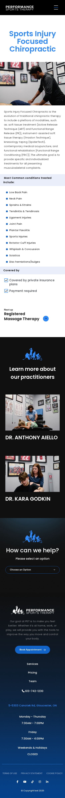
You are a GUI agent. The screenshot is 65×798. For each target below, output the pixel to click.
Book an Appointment (32, 596)
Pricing (32, 673)
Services (32, 664)
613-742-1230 (33, 691)
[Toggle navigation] (56, 8)
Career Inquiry (32, 607)
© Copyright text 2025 (32, 790)
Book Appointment (31, 649)
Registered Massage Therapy (21, 316)
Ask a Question (32, 585)
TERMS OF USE (9, 773)
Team (32, 681)
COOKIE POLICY (54, 773)
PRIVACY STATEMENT (31, 773)
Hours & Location (32, 617)
